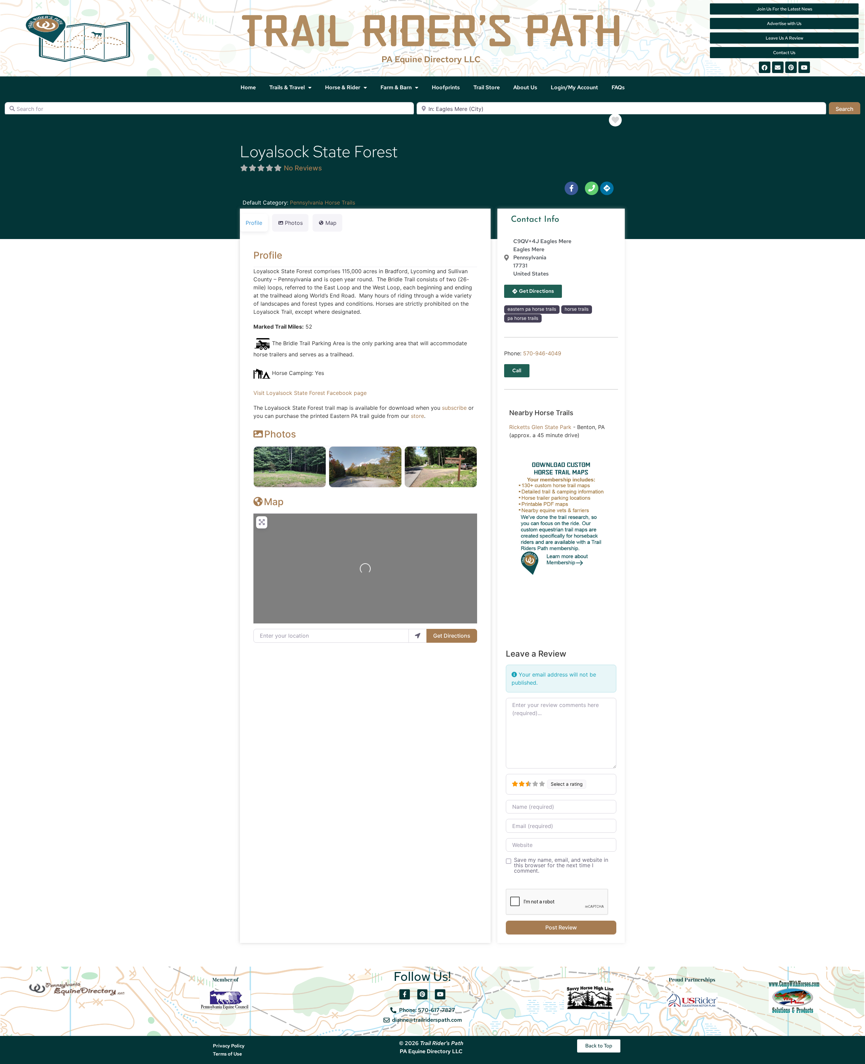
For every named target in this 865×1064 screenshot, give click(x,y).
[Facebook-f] (571, 188)
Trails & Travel (287, 87)
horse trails (577, 309)
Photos (280, 434)
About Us (525, 87)
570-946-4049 (542, 353)
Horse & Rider (342, 87)
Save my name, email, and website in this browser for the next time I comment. (561, 865)
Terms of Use (227, 1054)
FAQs (618, 87)
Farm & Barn (396, 87)
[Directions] (607, 188)
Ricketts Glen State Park (540, 427)
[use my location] (418, 635)
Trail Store (486, 87)
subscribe (454, 407)
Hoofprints (446, 87)
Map (273, 501)
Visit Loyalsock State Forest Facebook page (310, 392)
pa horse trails (523, 318)
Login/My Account (574, 87)
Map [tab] (331, 222)
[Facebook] (764, 67)
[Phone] (591, 188)
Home (248, 87)
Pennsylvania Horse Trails (322, 202)
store (417, 415)
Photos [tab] (294, 222)
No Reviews (303, 168)
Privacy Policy (229, 1046)
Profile (267, 255)
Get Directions (451, 635)
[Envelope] (778, 67)
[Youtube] (804, 67)
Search (848, 108)
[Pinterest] (791, 67)
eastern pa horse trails (532, 309)
